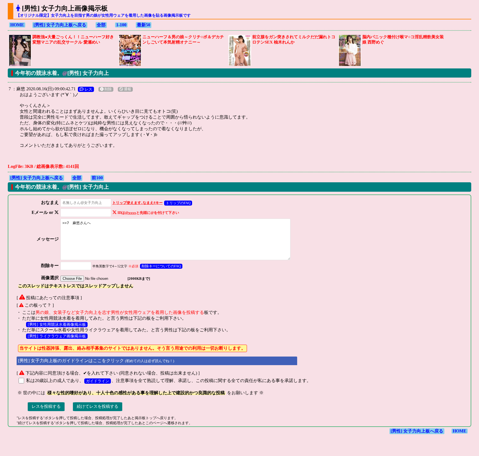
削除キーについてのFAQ (161, 266)
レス (87, 89)
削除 (108, 89)
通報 (127, 89)
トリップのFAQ (178, 203)
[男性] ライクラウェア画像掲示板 (57, 336)
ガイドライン (97, 381)
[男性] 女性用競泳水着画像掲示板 (57, 324)
